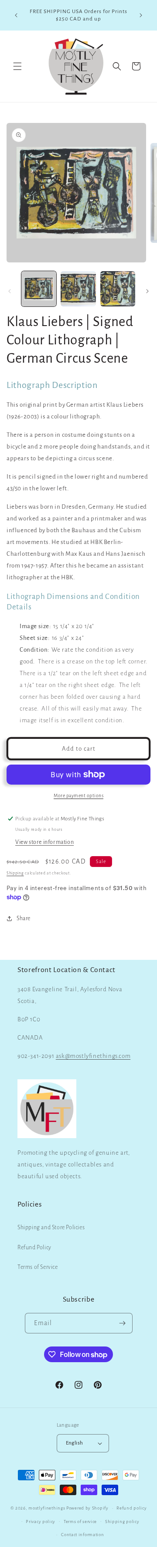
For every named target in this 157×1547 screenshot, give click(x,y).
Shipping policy (122, 1521)
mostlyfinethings (46, 1508)
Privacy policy (40, 1521)
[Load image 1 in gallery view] (38, 288)
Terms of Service (37, 1267)
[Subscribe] (122, 1323)
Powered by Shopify (87, 1508)
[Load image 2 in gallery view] (78, 288)
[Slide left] (9, 291)
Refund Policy (34, 1247)
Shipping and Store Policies (51, 1227)
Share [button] (24, 918)
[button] (17, 66)
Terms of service (80, 1521)
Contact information (82, 1534)
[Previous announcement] (16, 15)
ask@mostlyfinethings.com (93, 1056)
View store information (44, 842)
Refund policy (131, 1508)
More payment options (78, 795)
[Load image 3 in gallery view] (117, 288)
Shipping (15, 873)
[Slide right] (147, 291)
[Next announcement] (140, 15)
